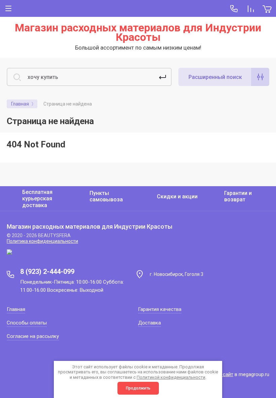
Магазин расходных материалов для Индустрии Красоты (138, 32)
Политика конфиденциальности (42, 241)
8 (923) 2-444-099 (47, 271)
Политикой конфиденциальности (171, 377)
